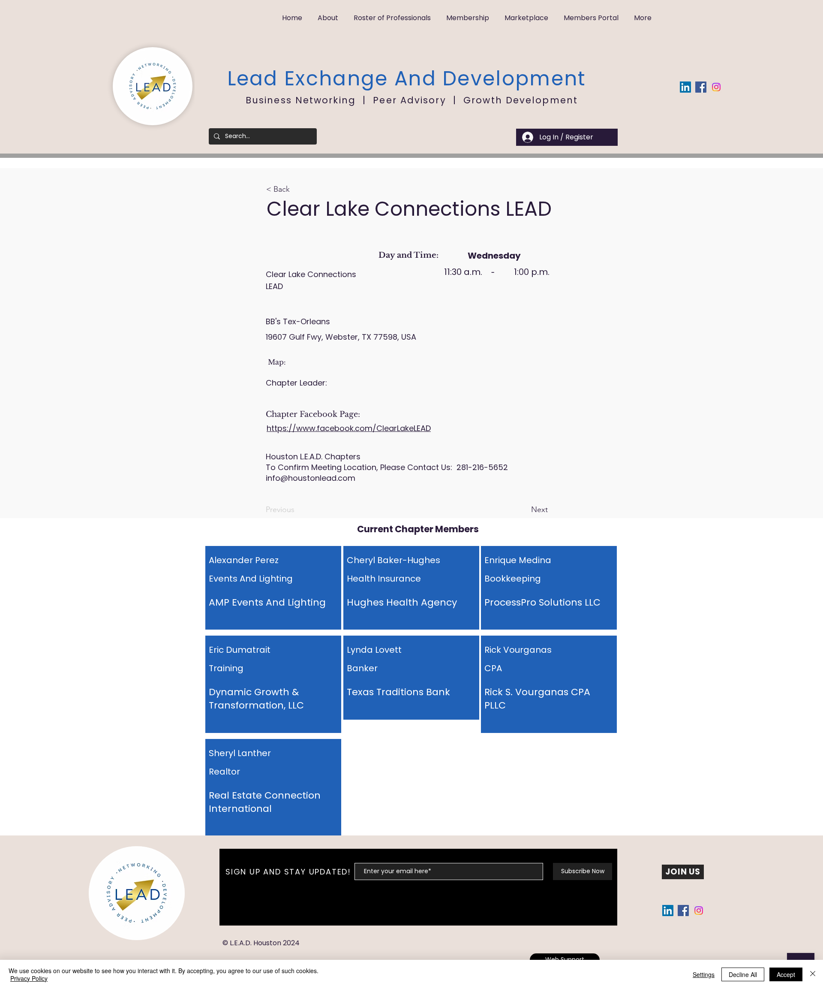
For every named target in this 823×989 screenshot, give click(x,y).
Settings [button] (704, 974)
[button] (328, 14)
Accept (786, 974)
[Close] (813, 974)
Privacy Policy (29, 978)
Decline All (743, 974)
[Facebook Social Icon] (700, 87)
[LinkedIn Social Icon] (685, 87)
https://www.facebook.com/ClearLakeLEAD (349, 428)
